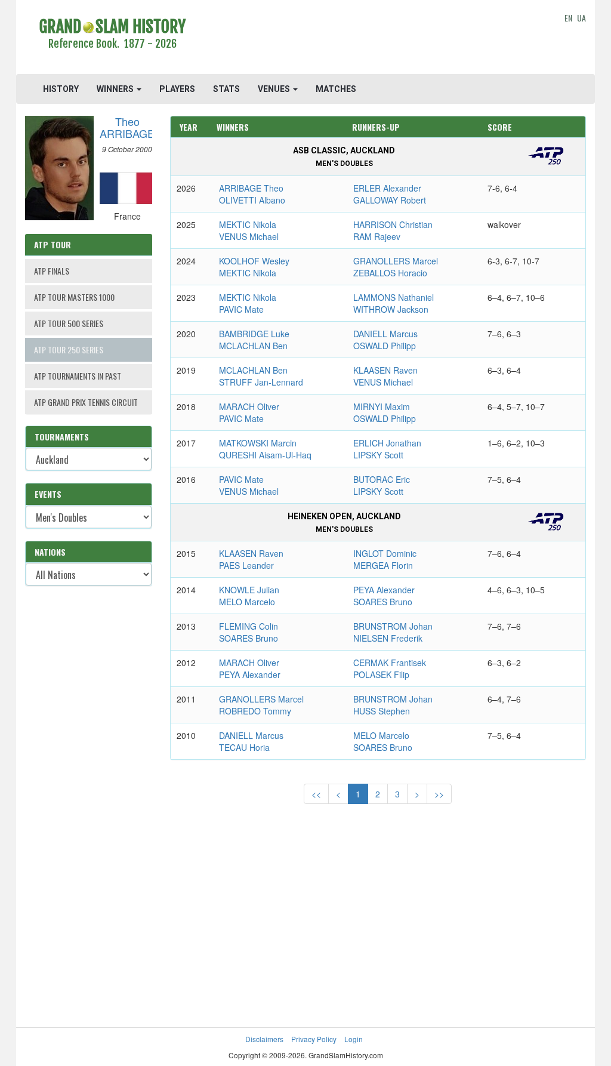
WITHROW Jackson (390, 309)
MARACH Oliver (249, 406)
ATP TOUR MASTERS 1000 (74, 297)
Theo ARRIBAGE (127, 127)
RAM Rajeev (376, 236)
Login (353, 1039)
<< (316, 794)
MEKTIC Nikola (247, 224)
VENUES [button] (275, 89)
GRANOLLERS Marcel (395, 261)
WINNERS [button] (116, 89)
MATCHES (336, 89)
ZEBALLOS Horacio (390, 273)
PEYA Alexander (384, 590)
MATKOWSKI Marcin (258, 443)
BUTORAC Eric (381, 479)
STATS (226, 89)
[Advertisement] (378, 39)
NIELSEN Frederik (387, 638)
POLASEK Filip (381, 674)
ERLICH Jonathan (387, 443)
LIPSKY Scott (378, 455)
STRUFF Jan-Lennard (261, 382)
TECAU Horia (244, 747)
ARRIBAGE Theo (251, 188)
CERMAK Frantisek (389, 662)
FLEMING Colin (248, 626)
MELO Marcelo (247, 602)
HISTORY (61, 89)
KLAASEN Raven (385, 370)
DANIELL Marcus (385, 334)
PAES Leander (246, 565)
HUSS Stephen (381, 711)
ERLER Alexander (387, 188)
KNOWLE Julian (249, 590)
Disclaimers (264, 1039)
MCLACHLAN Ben (253, 346)
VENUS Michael (249, 236)
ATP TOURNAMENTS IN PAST (77, 375)
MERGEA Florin (383, 565)
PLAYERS (177, 89)
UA (581, 17)
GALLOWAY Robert (389, 200)
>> (439, 794)
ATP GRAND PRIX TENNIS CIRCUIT (86, 402)
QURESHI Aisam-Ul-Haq (265, 455)
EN (568, 17)
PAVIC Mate (241, 309)
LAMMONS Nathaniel (393, 297)
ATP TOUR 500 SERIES (68, 323)
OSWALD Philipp (384, 346)
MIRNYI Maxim (381, 406)
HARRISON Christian (393, 224)
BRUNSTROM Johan (393, 626)
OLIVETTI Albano (252, 200)
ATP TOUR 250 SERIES (68, 349)
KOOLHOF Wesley (254, 261)
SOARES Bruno (382, 602)
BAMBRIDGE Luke (254, 334)
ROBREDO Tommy (255, 711)
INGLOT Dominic (384, 553)
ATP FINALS (51, 270)
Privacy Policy (314, 1039)
